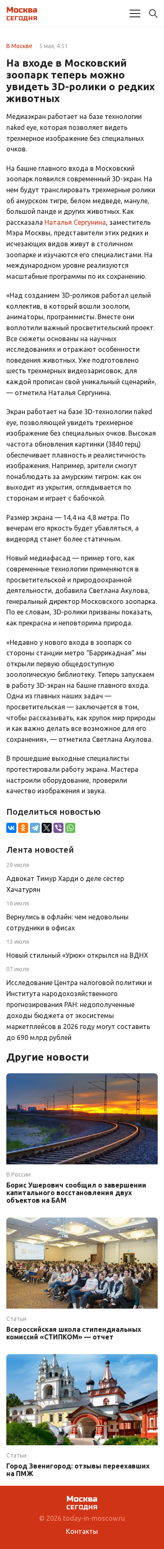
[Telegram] (35, 828)
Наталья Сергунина (75, 222)
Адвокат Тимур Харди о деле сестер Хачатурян (65, 884)
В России (18, 1174)
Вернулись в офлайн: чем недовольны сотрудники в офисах (67, 922)
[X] (47, 828)
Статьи (16, 1318)
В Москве (19, 46)
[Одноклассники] (23, 828)
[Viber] (58, 828)
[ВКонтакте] (11, 828)
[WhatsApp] (70, 828)
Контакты (82, 1531)
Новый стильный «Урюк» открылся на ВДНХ (77, 955)
